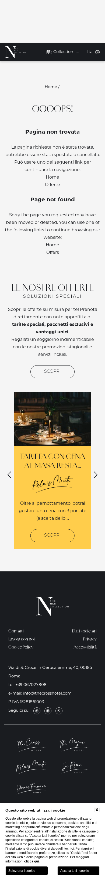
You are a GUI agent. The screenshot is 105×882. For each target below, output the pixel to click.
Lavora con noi (21, 640)
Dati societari (84, 632)
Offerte (52, 185)
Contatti (16, 632)
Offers (52, 253)
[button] (95, 475)
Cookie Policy (20, 648)
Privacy (90, 640)
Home (51, 87)
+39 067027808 (31, 685)
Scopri (52, 372)
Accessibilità (85, 648)
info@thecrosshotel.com (47, 694)
